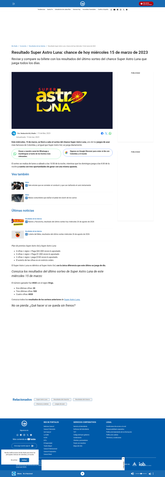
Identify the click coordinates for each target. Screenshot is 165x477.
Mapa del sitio (77, 446)
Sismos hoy (76, 9)
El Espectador (48, 443)
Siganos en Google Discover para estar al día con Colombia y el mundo (89, 152)
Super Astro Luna (41, 399)
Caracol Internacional (50, 449)
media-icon (82, 473)
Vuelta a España (103, 9)
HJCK (45, 437)
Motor (27, 182)
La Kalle (46, 435)
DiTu (45, 440)
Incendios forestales (89, 9)
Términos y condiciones (113, 437)
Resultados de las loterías (37, 46)
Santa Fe (50, 9)
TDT (74, 432)
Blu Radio (15, 46)
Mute (132, 473)
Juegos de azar (60, 404)
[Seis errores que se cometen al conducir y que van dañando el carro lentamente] (18, 186)
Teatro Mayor (48, 446)
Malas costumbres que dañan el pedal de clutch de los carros (52, 198)
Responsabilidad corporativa (115, 429)
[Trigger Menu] (13, 4)
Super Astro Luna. (72, 299)
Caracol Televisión (49, 429)
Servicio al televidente (80, 426)
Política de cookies (112, 435)
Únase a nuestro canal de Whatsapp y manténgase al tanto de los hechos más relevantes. (34, 153)
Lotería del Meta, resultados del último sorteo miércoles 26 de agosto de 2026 (59, 234)
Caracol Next (48, 454)
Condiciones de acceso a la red (116, 426)
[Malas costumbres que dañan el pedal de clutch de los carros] (18, 198)
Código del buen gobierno (81, 435)
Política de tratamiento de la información (119, 432)
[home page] (82, 3)
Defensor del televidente (81, 429)
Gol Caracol (47, 432)
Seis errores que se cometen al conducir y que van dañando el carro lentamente (59, 185)
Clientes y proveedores (80, 440)
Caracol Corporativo (50, 451)
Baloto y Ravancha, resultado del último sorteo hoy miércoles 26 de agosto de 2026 (61, 222)
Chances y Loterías (42, 404)
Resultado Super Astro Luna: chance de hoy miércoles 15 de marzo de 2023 (72, 46)
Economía (23, 46)
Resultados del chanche (61, 399)
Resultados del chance (82, 399)
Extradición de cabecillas (63, 9)
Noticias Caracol (49, 426)
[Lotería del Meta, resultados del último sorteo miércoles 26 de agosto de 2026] (18, 234)
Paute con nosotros (79, 443)
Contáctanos (77, 437)
